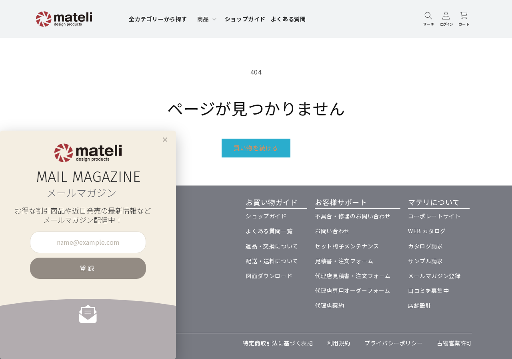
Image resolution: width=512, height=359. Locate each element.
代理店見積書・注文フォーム (353, 276)
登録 (88, 268)
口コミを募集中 (428, 290)
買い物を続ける (256, 147)
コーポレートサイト (434, 216)
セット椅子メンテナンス (347, 246)
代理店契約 (329, 305)
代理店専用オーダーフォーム (352, 290)
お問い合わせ (332, 231)
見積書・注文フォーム (344, 261)
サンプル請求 (425, 261)
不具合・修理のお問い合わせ (353, 216)
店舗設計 (419, 305)
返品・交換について (272, 246)
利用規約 (338, 343)
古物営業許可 (454, 343)
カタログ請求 (425, 246)
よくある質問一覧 (269, 231)
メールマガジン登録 (434, 276)
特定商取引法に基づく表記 (278, 343)
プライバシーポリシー (393, 343)
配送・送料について (272, 261)
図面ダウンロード (269, 276)
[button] (206, 18)
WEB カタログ (427, 231)
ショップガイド (266, 216)
